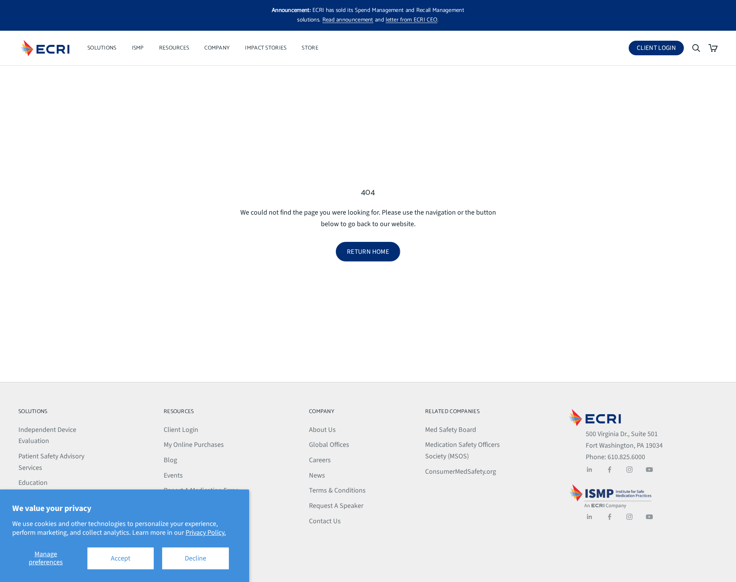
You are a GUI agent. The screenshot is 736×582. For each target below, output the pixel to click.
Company (217, 48)
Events (173, 475)
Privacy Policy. (206, 532)
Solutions (102, 48)
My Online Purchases (194, 445)
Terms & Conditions (337, 490)
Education (33, 483)
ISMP (138, 48)
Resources (174, 48)
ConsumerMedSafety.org (460, 471)
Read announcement (347, 20)
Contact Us (325, 521)
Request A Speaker (336, 506)
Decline (195, 558)
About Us (322, 430)
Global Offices (329, 445)
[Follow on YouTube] (649, 469)
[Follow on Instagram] (629, 469)
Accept (120, 558)
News (317, 475)
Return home (368, 251)
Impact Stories (265, 48)
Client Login (660, 49)
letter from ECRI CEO (411, 20)
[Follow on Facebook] (609, 469)
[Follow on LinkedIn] (589, 469)
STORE (310, 48)
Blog (170, 460)
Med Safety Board (450, 430)
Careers (320, 460)
